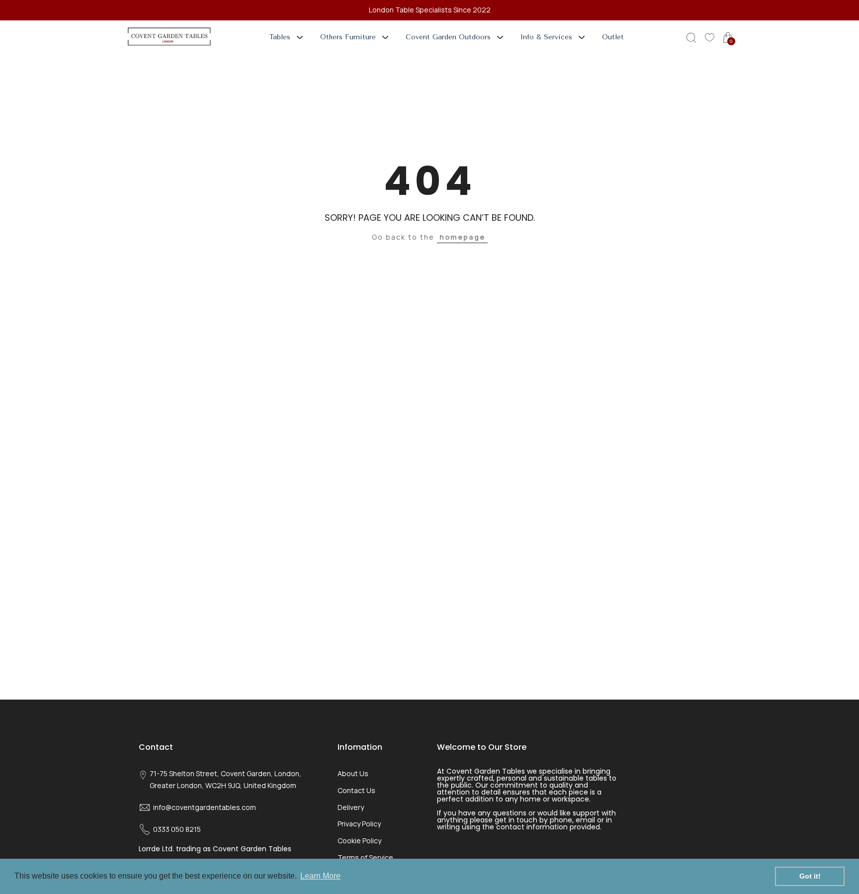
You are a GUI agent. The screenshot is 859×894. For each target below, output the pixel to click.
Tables (279, 37)
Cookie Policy (359, 840)
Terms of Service (365, 857)
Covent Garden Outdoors (448, 37)
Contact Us (356, 790)
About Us (353, 773)
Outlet (613, 37)
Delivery (351, 807)
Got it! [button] (810, 876)
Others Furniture (348, 37)
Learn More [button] (320, 876)
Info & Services (546, 37)
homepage (462, 237)
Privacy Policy (359, 823)
